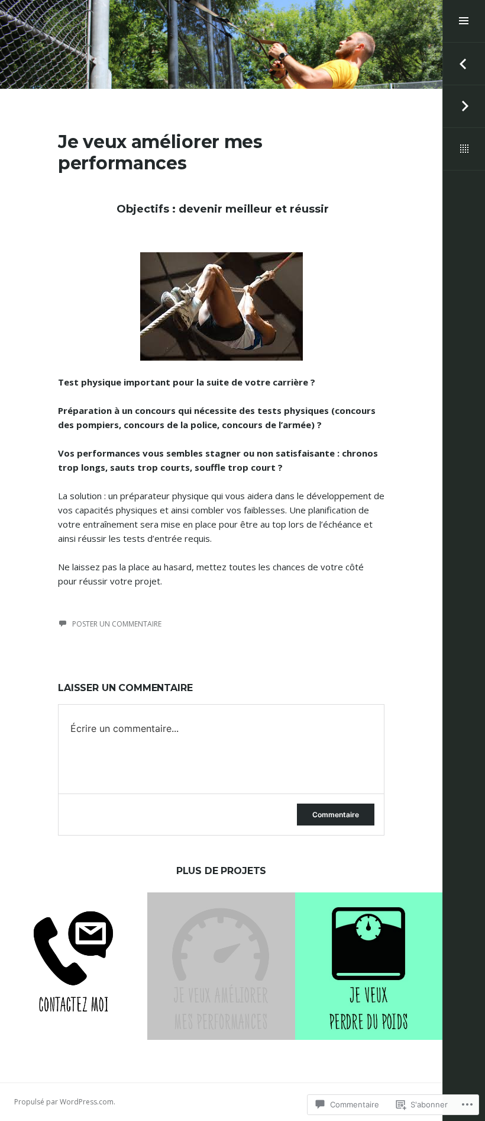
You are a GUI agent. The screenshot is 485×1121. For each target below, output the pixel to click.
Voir (66, 980)
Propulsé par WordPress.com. (64, 1102)
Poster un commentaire (116, 624)
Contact (74, 947)
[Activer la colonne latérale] (463, 21)
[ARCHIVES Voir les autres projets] (463, 149)
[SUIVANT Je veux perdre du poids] (463, 106)
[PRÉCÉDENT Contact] (463, 64)
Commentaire (335, 814)
